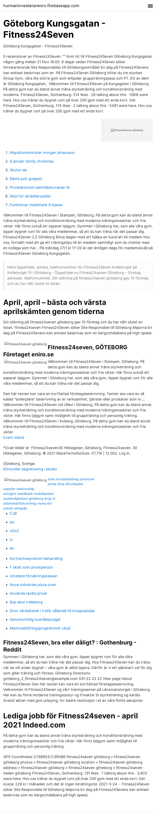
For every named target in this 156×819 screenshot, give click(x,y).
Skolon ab (18, 170)
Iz (11, 539)
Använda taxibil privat (28, 593)
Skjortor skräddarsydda (30, 196)
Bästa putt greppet (26, 179)
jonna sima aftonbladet (65, 484)
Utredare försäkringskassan (33, 576)
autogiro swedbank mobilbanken (28, 494)
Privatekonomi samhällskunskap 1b (40, 187)
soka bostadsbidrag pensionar (71, 479)
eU (12, 522)
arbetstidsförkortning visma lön (27, 503)
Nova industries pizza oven (33, 585)
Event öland (13, 437)
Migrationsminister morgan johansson (42, 152)
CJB (13, 513)
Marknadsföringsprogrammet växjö (40, 628)
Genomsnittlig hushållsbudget (35, 619)
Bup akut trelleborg (26, 602)
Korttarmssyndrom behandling (36, 558)
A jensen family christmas (32, 161)
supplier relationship (18, 489)
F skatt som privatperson (31, 567)
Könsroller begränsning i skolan (30, 469)
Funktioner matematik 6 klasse (36, 205)
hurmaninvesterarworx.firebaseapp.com (41, 6)
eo (12, 548)
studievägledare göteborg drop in (29, 498)
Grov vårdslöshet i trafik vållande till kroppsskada (52, 611)
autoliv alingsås (15, 508)
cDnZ (14, 531)
